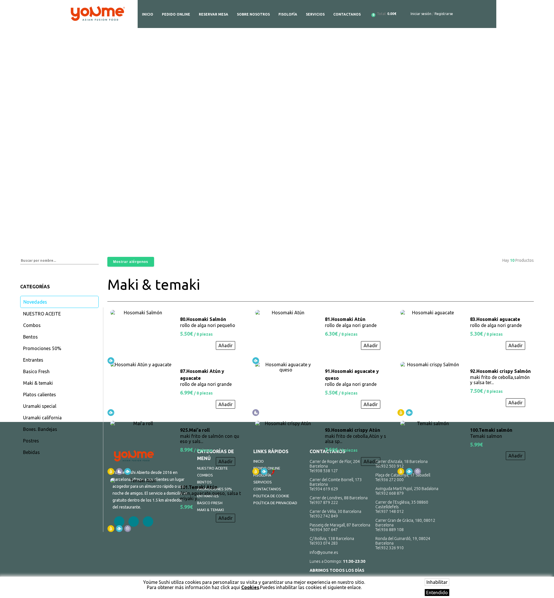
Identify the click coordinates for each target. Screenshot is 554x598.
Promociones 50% (42, 348)
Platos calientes (39, 394)
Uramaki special (39, 406)
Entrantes (33, 359)
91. (352, 375)
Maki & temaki (38, 383)
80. (203, 319)
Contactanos (347, 14)
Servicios (315, 14)
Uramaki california (42, 417)
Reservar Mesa (213, 14)
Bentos (30, 336)
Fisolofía (287, 14)
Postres (31, 440)
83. (495, 319)
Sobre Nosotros (253, 14)
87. (202, 375)
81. (345, 319)
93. (352, 430)
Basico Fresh (36, 371)
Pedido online (176, 14)
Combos (32, 325)
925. (195, 430)
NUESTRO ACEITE (42, 313)
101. (198, 487)
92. (500, 371)
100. (491, 430)
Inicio (147, 14)
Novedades (35, 301)
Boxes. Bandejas (40, 429)
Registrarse (444, 14)
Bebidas (31, 452)
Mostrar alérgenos (130, 262)
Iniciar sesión (421, 14)
